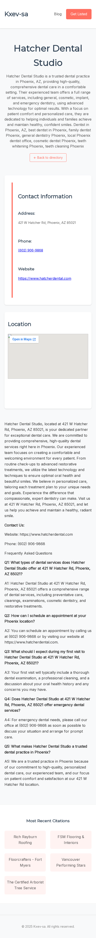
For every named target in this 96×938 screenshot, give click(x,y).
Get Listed (79, 14)
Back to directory (48, 157)
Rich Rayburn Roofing (25, 840)
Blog (58, 14)
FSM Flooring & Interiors (71, 840)
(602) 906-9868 (30, 250)
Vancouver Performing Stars (71, 862)
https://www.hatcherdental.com (44, 278)
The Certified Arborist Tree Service (25, 885)
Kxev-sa (16, 14)
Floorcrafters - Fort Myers (25, 862)
